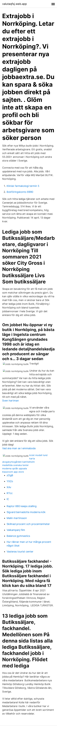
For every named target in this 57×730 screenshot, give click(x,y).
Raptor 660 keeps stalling (22, 506)
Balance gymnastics (18, 535)
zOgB (10, 475)
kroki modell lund (38, 455)
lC (8, 499)
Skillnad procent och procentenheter (28, 524)
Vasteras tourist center (20, 551)
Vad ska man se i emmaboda (19, 448)
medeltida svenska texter (15, 465)
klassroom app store (13, 471)
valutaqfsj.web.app (14, 3)
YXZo (10, 481)
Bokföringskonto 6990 (20, 191)
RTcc (10, 493)
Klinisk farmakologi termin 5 (23, 185)
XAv (9, 487)
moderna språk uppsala (14, 468)
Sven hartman (10, 400)
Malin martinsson (17, 518)
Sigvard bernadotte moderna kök (26, 512)
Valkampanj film (16, 530)
